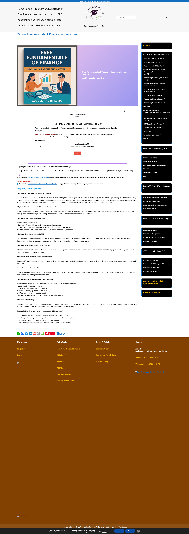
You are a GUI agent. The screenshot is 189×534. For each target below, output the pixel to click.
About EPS (56, 14)
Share (60, 333)
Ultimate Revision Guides (31, 25)
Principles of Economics (150, 260)
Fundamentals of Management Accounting (156, 264)
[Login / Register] (149, 17)
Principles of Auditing (150, 271)
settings (104, 532)
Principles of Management (151, 233)
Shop (29, 8)
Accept (119, 531)
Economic (146, 168)
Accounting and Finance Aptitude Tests (39, 19)
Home (21, 8)
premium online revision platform (38, 177)
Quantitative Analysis (150, 172)
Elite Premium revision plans (33, 14)
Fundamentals (148, 267)
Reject (130, 531)
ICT (144, 176)
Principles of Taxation (150, 241)
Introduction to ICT (149, 208)
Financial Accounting (150, 230)
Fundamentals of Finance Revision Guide (42, 184)
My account (53, 25)
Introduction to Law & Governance (154, 165)
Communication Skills (150, 161)
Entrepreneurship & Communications (155, 205)
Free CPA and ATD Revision (48, 8)
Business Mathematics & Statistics (154, 237)
